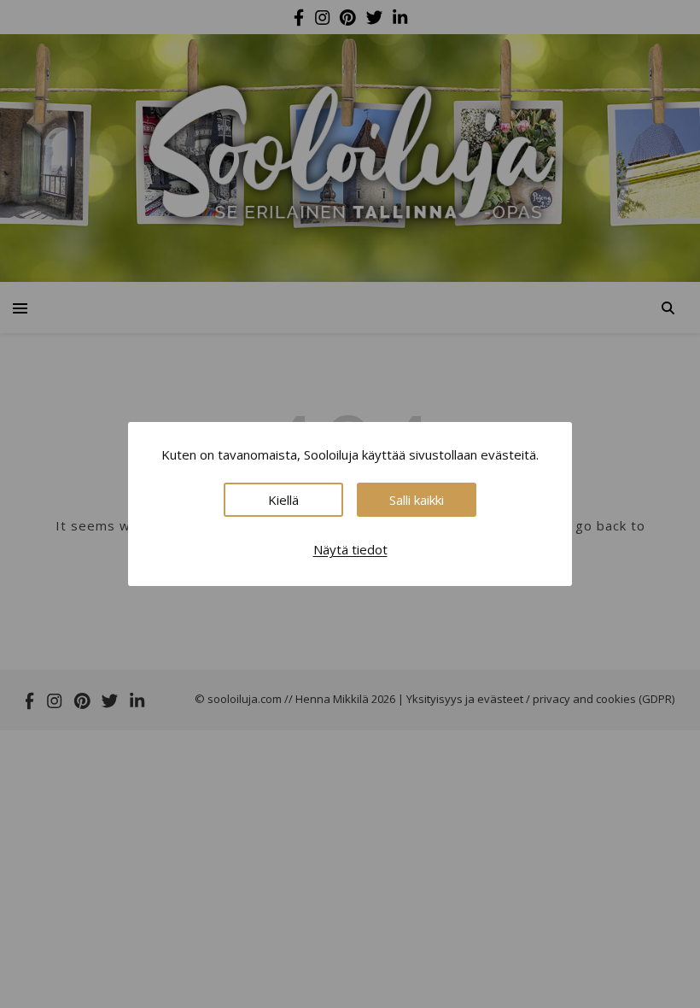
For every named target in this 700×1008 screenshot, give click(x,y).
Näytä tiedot (350, 549)
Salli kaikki (416, 499)
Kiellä (283, 499)
